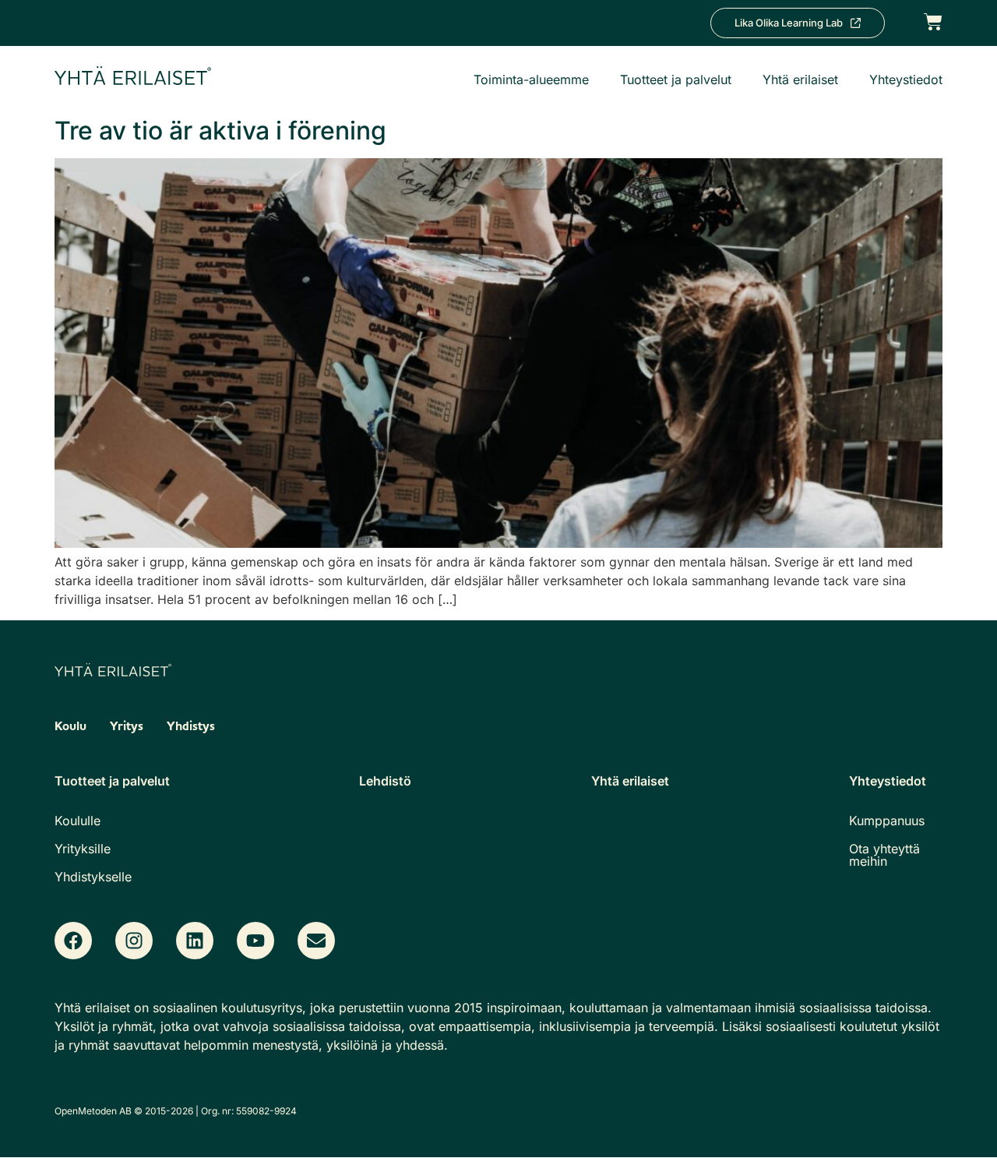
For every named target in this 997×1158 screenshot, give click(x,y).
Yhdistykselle (93, 876)
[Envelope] (316, 940)
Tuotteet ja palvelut (675, 79)
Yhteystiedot (905, 79)
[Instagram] (134, 940)
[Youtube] (255, 940)
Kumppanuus (887, 820)
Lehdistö (385, 781)
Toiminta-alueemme (531, 79)
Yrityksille (83, 848)
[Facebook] (73, 940)
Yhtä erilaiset (800, 79)
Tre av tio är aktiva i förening (220, 130)
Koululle (77, 820)
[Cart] (933, 20)
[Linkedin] (194, 940)
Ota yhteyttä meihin (884, 855)
